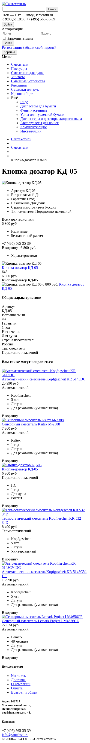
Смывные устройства (28, 81)
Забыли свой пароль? (39, 47)
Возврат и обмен (24, 692)
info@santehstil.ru (15, 735)
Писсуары (19, 69)
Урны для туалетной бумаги (42, 114)
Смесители (19, 64)
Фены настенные (33, 110)
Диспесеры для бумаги (38, 106)
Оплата (17, 688)
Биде (24, 102)
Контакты (19, 676)
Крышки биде (22, 94)
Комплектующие (33, 127)
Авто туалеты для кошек (39, 123)
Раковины (19, 85)
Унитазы (18, 77)
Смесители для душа (27, 73)
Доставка (18, 680)
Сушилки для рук (25, 89)
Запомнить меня (20, 38)
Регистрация (12, 47)
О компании (20, 684)
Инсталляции (31, 131)
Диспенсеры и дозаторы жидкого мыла (51, 119)
